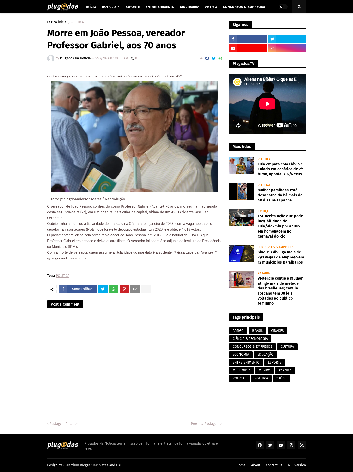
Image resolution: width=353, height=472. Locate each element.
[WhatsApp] (220, 58)
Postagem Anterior (63, 424)
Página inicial (57, 22)
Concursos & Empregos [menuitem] (244, 7)
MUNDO (264, 370)
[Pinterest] (124, 289)
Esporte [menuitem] (132, 7)
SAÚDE (281, 378)
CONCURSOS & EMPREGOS (252, 347)
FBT (119, 465)
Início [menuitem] (91, 7)
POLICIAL (239, 378)
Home (240, 465)
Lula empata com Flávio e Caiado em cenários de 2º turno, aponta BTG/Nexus (280, 169)
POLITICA (77, 22)
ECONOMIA (241, 354)
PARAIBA (285, 370)
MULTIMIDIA (241, 370)
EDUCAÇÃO (265, 354)
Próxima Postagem (205, 424)
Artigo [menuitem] (211, 7)
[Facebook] (207, 58)
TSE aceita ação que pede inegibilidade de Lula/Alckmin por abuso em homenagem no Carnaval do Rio (280, 226)
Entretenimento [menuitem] (160, 7)
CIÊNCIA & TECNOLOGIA (250, 339)
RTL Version (297, 465)
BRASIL (257, 331)
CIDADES (277, 331)
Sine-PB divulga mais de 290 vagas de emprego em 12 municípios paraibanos (281, 257)
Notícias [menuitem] (109, 7)
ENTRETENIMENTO (246, 362)
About (255, 465)
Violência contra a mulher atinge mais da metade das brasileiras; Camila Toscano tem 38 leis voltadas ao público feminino (280, 291)
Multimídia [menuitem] (189, 7)
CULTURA (287, 347)
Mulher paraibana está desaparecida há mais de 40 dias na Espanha (280, 195)
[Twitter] (214, 58)
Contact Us (274, 465)
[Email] (135, 289)
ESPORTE (274, 362)
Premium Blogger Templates (86, 465)
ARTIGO (238, 331)
